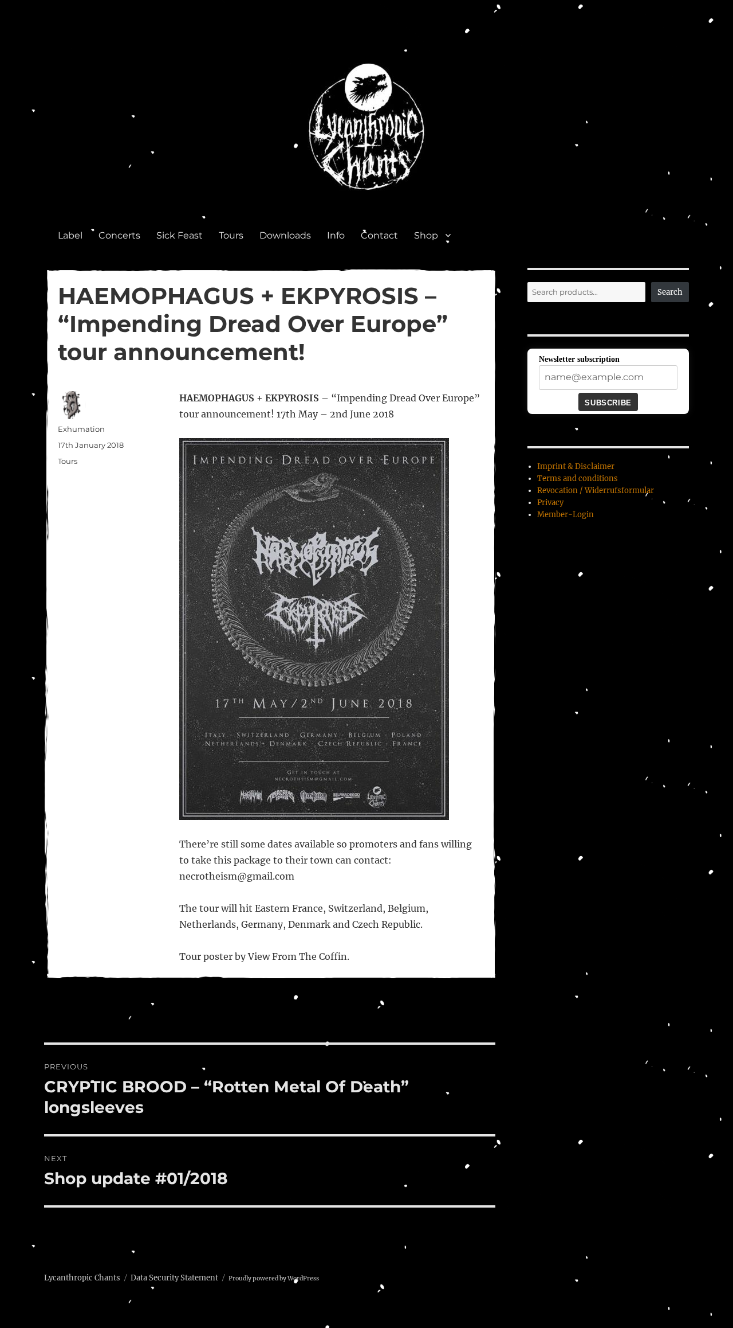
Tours (231, 235)
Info (336, 235)
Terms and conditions (577, 478)
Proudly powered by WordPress (273, 1278)
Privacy (550, 502)
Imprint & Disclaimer (575, 466)
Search (670, 292)
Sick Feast (179, 235)
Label (70, 235)
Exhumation (81, 428)
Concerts (119, 235)
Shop (426, 235)
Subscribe (608, 403)
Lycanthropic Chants (82, 1278)
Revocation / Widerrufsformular (595, 490)
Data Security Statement (174, 1278)
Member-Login (565, 515)
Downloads (285, 235)
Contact (379, 235)
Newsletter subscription (579, 359)
